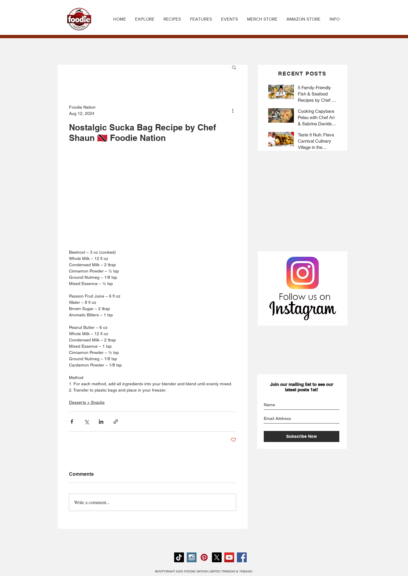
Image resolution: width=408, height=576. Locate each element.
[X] (217, 557)
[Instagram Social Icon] (192, 557)
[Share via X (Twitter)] (86, 421)
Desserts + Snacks (87, 402)
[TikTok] (179, 557)
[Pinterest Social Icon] (204, 557)
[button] (172, 19)
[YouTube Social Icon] (229, 557)
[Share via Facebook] (72, 421)
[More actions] (232, 110)
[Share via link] (116, 421)
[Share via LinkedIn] (101, 421)
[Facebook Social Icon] (242, 557)
